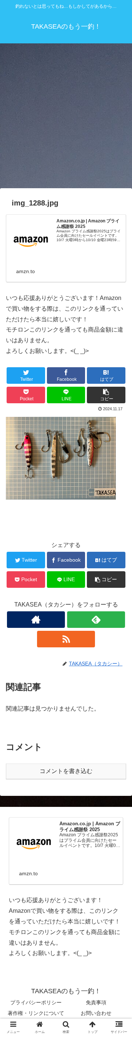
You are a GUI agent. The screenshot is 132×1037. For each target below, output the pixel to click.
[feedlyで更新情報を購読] (96, 619)
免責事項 (96, 1002)
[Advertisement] (66, 118)
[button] (117, 756)
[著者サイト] (36, 619)
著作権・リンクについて (36, 1013)
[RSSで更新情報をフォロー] (66, 639)
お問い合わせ (96, 1013)
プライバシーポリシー (36, 1002)
